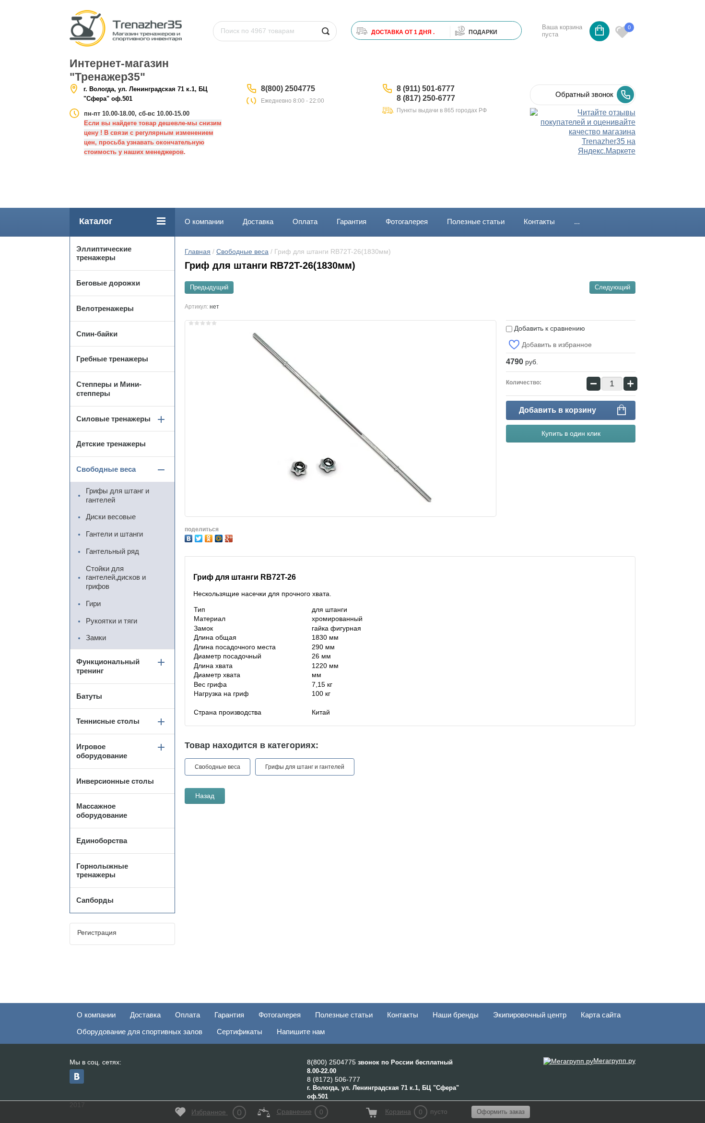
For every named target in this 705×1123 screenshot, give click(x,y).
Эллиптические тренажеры (103, 253)
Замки (96, 637)
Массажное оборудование (101, 810)
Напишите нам (301, 1031)
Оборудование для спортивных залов (139, 1031)
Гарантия (351, 221)
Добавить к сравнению (548, 328)
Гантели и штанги (114, 534)
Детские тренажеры (111, 444)
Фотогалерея (407, 221)
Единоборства (101, 840)
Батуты (89, 696)
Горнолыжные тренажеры (102, 870)
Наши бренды (456, 1015)
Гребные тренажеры (112, 359)
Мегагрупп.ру (614, 1060)
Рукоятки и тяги (111, 621)
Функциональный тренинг (108, 666)
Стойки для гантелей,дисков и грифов (116, 577)
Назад (204, 796)
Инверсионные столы (115, 781)
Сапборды (95, 900)
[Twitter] (200, 537)
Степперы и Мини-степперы (108, 388)
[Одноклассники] (210, 537)
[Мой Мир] (220, 537)
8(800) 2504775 (288, 88)
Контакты (539, 221)
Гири (93, 603)
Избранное (216, 1112)
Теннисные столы (108, 721)
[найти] (325, 31)
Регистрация (97, 932)
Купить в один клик (570, 433)
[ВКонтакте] (190, 537)
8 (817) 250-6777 (426, 98)
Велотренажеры (105, 308)
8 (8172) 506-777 (333, 1079)
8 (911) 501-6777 (426, 88)
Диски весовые (111, 517)
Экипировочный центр (529, 1015)
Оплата (305, 221)
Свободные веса (242, 251)
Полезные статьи (476, 221)
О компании (204, 221)
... (577, 221)
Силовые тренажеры (113, 419)
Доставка (258, 221)
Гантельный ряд (112, 551)
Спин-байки (97, 334)
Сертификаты (239, 1031)
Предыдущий (209, 287)
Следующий (612, 287)
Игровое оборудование (101, 751)
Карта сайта (601, 1015)
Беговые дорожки (108, 283)
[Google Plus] (230, 537)
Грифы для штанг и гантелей (304, 767)
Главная (198, 251)
